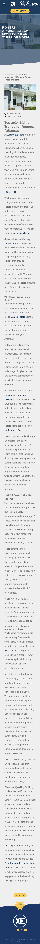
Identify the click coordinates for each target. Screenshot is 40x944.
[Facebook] (14, 930)
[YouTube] (25, 930)
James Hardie (18, 317)
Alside (7, 674)
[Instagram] (17, 930)
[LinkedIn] (21, 930)
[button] (4, 4)
